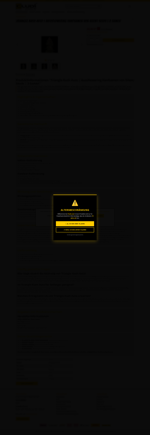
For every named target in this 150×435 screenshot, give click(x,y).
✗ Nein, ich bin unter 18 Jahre (75, 230)
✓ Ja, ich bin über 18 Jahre (75, 224)
